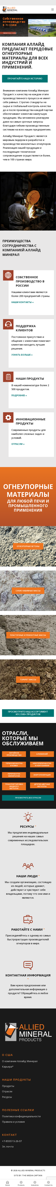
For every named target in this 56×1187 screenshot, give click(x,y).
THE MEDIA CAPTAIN (32, 1175)
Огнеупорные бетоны (28, 546)
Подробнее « (19, 395)
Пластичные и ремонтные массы (28, 635)
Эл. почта (7, 1146)
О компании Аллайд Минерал (20, 1061)
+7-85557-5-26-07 (12, 1141)
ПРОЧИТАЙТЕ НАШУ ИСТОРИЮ (24, 78)
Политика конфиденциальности (21, 1116)
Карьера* (7, 1066)
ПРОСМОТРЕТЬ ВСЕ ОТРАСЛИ (28, 797)
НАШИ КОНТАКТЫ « (22, 302)
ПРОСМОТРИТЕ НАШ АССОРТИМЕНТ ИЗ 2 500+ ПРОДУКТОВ (28, 713)
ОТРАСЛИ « (17, 444)
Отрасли (7, 1091)
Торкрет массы (28, 679)
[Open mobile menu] (52, 9)
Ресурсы (7, 1097)
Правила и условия (13, 1121)
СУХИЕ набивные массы (28, 590)
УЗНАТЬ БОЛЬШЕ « (21, 354)
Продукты (8, 1086)
